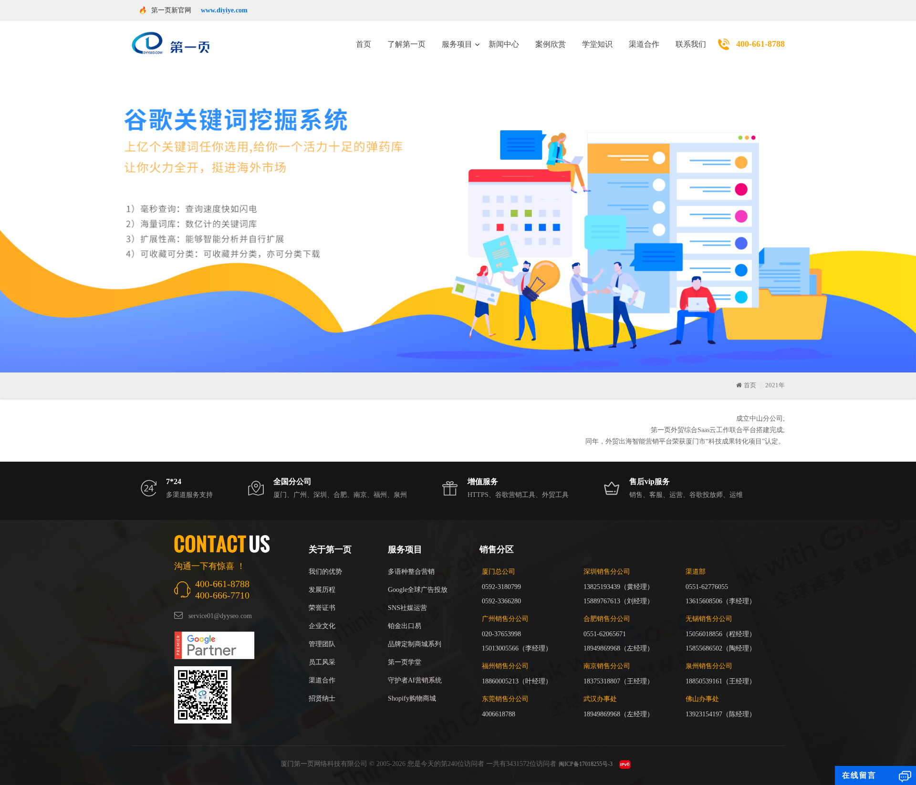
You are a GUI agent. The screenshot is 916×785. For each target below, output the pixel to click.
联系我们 (691, 44)
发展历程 (322, 589)
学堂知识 (597, 44)
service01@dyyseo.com (220, 616)
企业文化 (322, 626)
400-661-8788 (760, 44)
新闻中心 (504, 44)
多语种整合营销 (411, 571)
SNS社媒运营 (407, 607)
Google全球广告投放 (418, 589)
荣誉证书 (322, 607)
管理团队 (322, 644)
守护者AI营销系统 (415, 680)
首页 (363, 44)
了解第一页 (406, 44)
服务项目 (457, 44)
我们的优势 (325, 571)
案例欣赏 (550, 44)
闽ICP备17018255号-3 (586, 764)
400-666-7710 (222, 595)
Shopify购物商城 (412, 698)
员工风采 (322, 662)
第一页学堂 (404, 662)
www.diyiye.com (224, 10)
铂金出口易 (404, 626)
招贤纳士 (322, 698)
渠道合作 (644, 44)
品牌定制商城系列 (414, 644)
